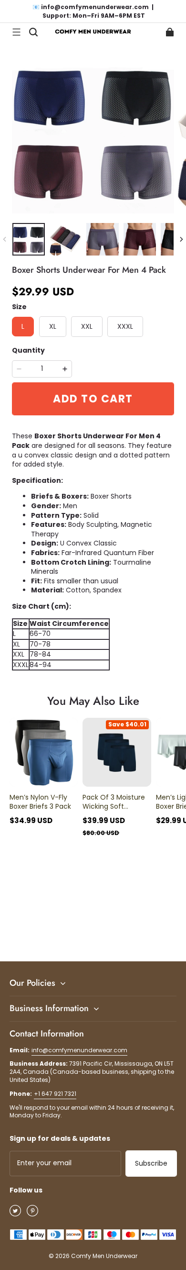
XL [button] (52, 326)
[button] (16, 32)
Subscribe (151, 1163)
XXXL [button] (125, 326)
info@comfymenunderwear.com (79, 1050)
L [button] (22, 326)
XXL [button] (87, 326)
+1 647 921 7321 (55, 1094)
